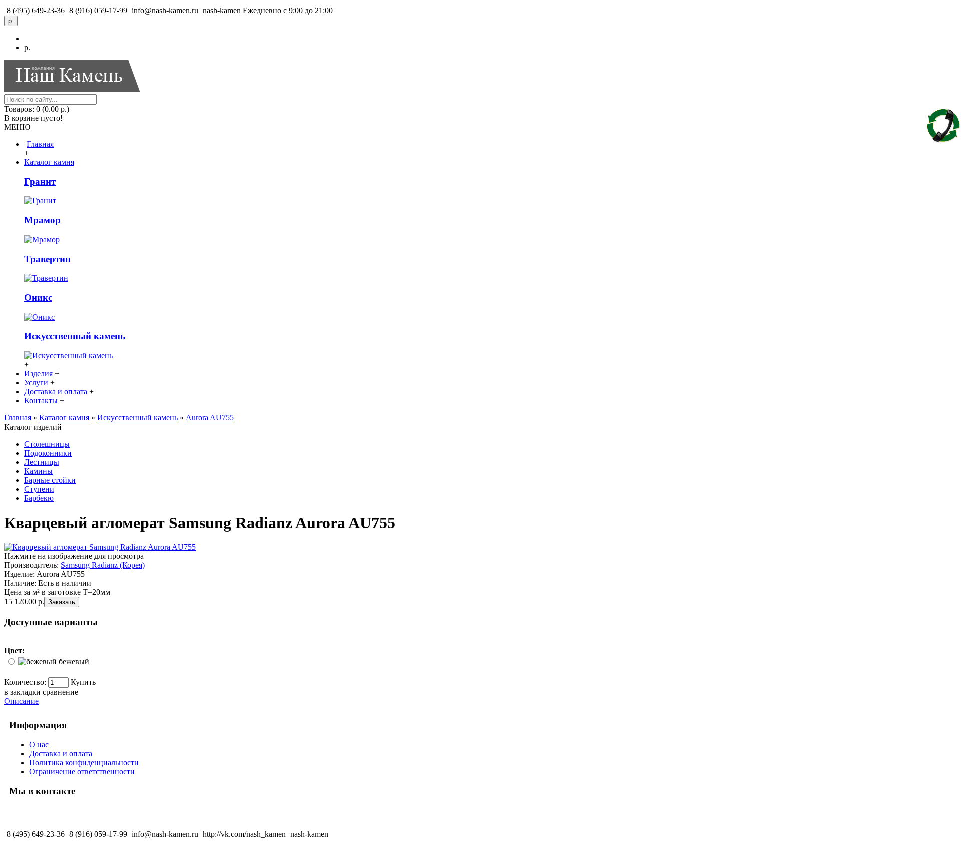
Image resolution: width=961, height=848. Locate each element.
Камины (38, 471)
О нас (39, 744)
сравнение (60, 692)
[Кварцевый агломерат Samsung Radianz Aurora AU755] (100, 547)
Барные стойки (50, 480)
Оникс (38, 297)
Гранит (40, 181)
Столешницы (47, 444)
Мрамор (42, 220)
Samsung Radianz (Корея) (103, 565)
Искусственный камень (74, 336)
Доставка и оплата (60, 753)
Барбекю (39, 498)
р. (27, 47)
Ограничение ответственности (82, 771)
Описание (21, 701)
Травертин (47, 259)
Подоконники (48, 453)
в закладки (22, 692)
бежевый (74, 661)
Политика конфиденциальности (84, 762)
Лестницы (41, 462)
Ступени (39, 489)
